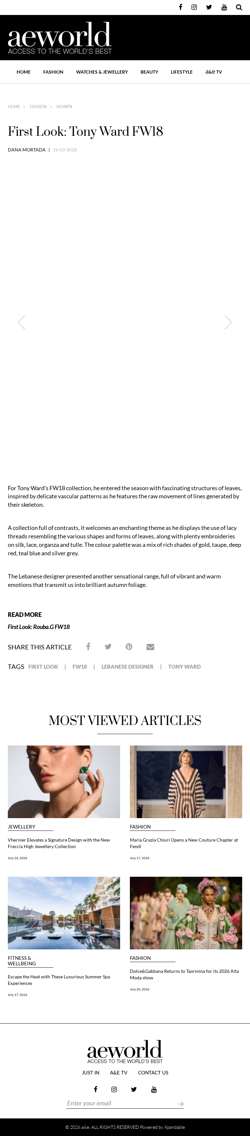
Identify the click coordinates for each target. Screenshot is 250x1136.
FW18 (80, 666)
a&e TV (118, 1073)
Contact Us (153, 1073)
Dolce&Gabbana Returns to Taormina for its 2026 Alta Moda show (184, 974)
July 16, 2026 (17, 858)
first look (43, 666)
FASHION (53, 72)
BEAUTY (149, 72)
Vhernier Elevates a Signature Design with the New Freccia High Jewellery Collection (59, 843)
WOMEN (63, 107)
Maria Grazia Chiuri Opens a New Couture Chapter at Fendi (184, 843)
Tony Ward (184, 666)
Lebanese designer (128, 666)
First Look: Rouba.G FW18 (39, 626)
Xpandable (174, 1127)
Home (24, 72)
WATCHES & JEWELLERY (102, 72)
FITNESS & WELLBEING (22, 960)
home (14, 107)
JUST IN (90, 1073)
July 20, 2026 (139, 989)
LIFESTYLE (182, 72)
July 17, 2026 (139, 858)
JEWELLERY (21, 827)
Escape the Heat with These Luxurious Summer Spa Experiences (59, 980)
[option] (125, 173)
